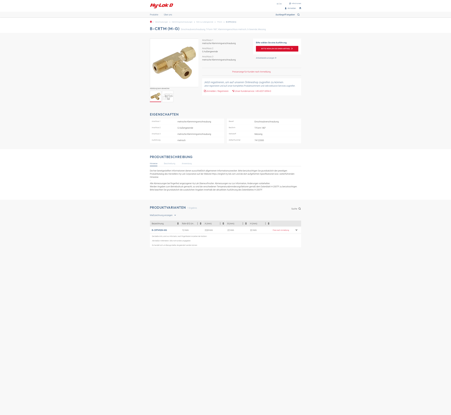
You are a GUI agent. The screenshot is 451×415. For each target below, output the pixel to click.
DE (277, 4)
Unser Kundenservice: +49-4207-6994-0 (252, 91)
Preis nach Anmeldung (281, 230)
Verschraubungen (161, 22)
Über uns (168, 14)
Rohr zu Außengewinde (204, 22)
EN (281, 4)
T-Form (219, 22)
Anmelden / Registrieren (217, 91)
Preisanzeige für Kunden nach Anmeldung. (251, 71)
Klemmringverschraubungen (182, 22)
